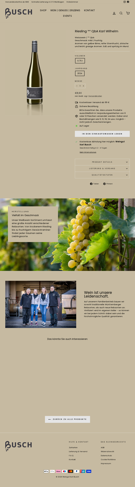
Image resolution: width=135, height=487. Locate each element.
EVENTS (67, 16)
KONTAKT (89, 10)
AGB (103, 447)
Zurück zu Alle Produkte (69, 419)
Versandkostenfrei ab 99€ (17, 2)
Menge (79, 81)
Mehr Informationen (88, 152)
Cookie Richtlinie (108, 459)
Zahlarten (73, 447)
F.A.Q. (71, 455)
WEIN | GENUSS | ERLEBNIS (65, 10)
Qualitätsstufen (102, 175)
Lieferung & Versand (102, 168)
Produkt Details (102, 162)
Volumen (80, 56)
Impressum (106, 463)
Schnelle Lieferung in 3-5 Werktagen (48, 2)
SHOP (43, 10)
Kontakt (72, 459)
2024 (79, 73)
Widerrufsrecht (107, 451)
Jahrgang (81, 68)
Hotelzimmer (72, 2)
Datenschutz (106, 455)
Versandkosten (95, 96)
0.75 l (80, 60)
